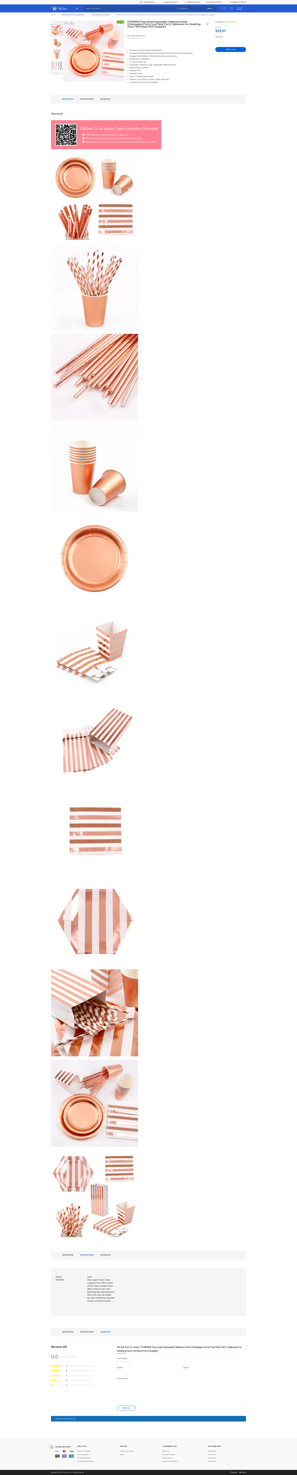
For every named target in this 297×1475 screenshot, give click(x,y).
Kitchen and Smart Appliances (73, 15)
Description (67, 99)
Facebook (234, 1472)
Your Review (122, 1378)
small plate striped (102, 1301)
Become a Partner (168, 1454)
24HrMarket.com (67, 1472)
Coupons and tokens (127, 1451)
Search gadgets (83, 1454)
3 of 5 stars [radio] (124, 1362)
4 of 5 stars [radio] (127, 1362)
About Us (165, 1451)
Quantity (219, 37)
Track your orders (193, 2)
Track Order (212, 1461)
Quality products (171, 2)
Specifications (87, 99)
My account (212, 1458)
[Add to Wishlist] (208, 23)
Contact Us (212, 1454)
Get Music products (84, 1458)
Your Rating (122, 1358)
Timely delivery (149, 2)
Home (53, 15)
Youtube (243, 1472)
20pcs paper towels (95, 1280)
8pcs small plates (98, 1298)
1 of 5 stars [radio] (118, 1362)
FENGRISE (60, 1280)
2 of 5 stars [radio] (121, 1362)
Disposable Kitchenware (100, 15)
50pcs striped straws (96, 1289)
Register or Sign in (239, 2)
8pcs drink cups (94, 1295)
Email (186, 1368)
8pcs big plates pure (105, 1292)
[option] (93, 51)
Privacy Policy (167, 1458)
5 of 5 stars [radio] (129, 1362)
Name (120, 1368)
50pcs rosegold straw (103, 1286)
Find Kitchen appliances (85, 1461)
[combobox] (129, 8)
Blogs (122, 1454)
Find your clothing (83, 1451)
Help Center (212, 1451)
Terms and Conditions (170, 1461)
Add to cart (230, 49)
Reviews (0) (106, 99)
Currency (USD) (215, 2)
